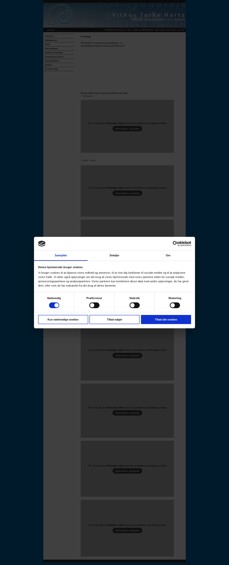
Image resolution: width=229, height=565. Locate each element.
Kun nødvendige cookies (63, 319)
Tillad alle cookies (166, 319)
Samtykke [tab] (61, 255)
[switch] (94, 305)
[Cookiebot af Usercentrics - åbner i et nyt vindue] (175, 243)
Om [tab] (168, 255)
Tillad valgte (114, 319)
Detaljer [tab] (115, 255)
